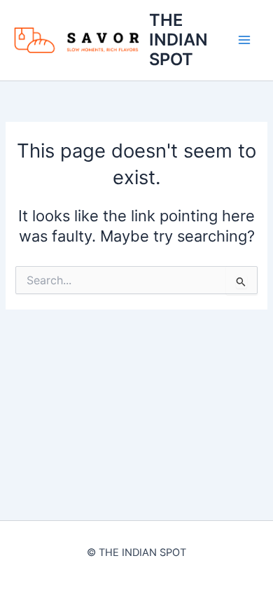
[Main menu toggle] (244, 40)
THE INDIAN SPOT (178, 40)
